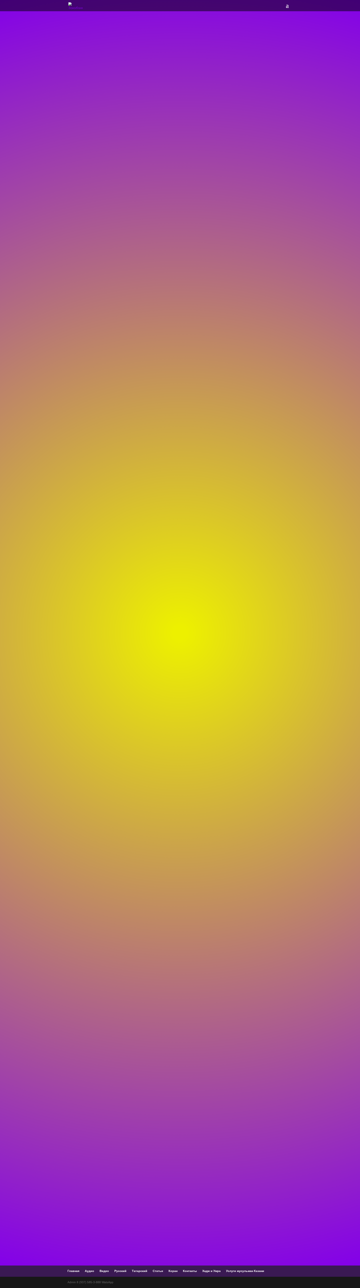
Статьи (158, 1271)
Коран (173, 1271)
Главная (73, 1271)
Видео (104, 1271)
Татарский (139, 1271)
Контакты (190, 1271)
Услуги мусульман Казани (245, 1271)
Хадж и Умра (211, 1271)
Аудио (89, 1271)
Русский (120, 1271)
